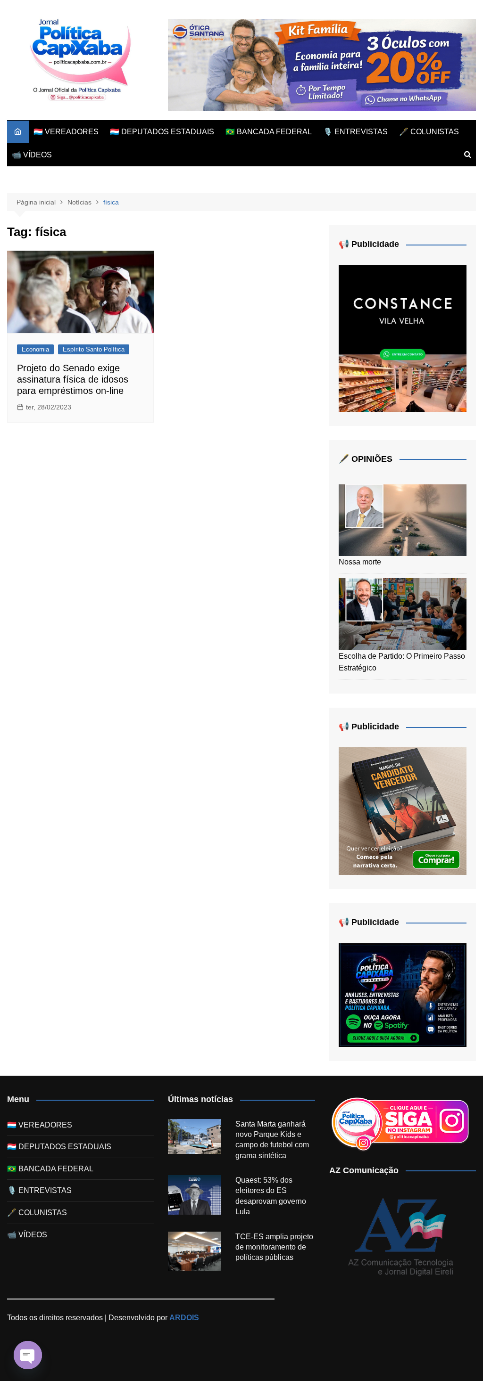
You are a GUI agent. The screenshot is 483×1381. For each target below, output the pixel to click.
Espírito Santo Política (94, 349)
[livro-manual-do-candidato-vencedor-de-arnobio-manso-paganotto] (402, 811)
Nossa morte (360, 562)
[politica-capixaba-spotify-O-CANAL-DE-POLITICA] (402, 994)
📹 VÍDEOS (32, 155)
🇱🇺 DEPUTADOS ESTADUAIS (162, 132)
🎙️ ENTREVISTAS (355, 132)
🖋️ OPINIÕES (365, 459)
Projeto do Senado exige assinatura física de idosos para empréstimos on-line (72, 379)
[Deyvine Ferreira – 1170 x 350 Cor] (322, 64)
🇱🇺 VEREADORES (66, 132)
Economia (35, 349)
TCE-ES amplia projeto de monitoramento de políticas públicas (274, 1247)
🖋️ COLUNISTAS (429, 132)
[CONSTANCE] (402, 338)
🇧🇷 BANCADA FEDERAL (268, 132)
